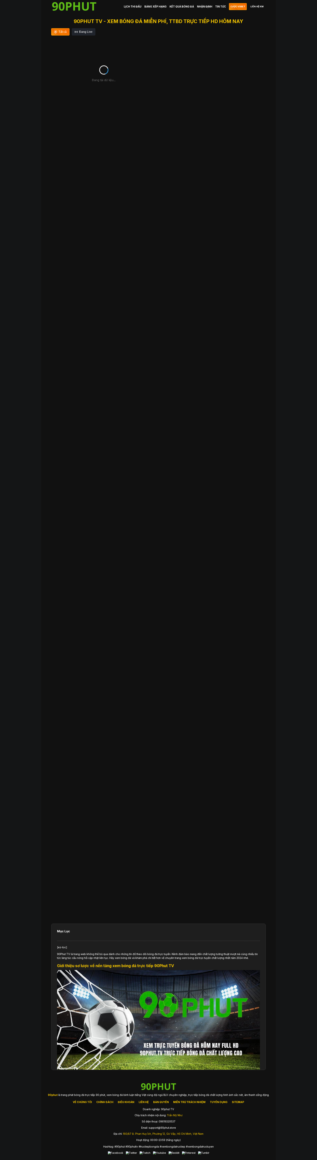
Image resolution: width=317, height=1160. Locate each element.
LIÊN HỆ (144, 1102)
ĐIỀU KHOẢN (126, 1102)
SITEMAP (238, 1102)
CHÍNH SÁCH (104, 1102)
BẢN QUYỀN (161, 1102)
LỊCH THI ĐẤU (132, 6)
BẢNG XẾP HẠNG (155, 6)
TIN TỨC (220, 6)
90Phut (61, 954)
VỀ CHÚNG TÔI (82, 1102)
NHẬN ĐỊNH (204, 6)
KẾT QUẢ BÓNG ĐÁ (182, 6)
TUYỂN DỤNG (218, 1102)
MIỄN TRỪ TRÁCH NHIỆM (189, 1102)
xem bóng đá (123, 957)
